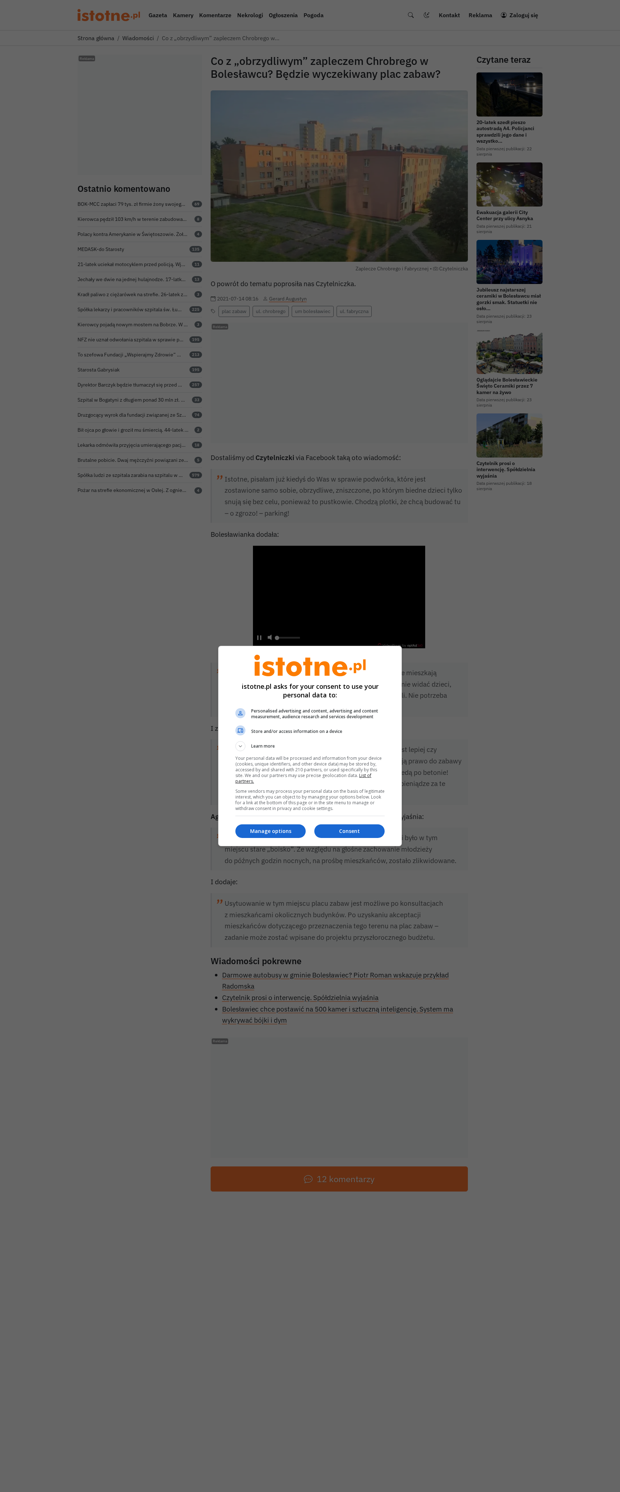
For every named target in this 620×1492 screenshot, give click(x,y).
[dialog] (310, 746)
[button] (310, 746)
